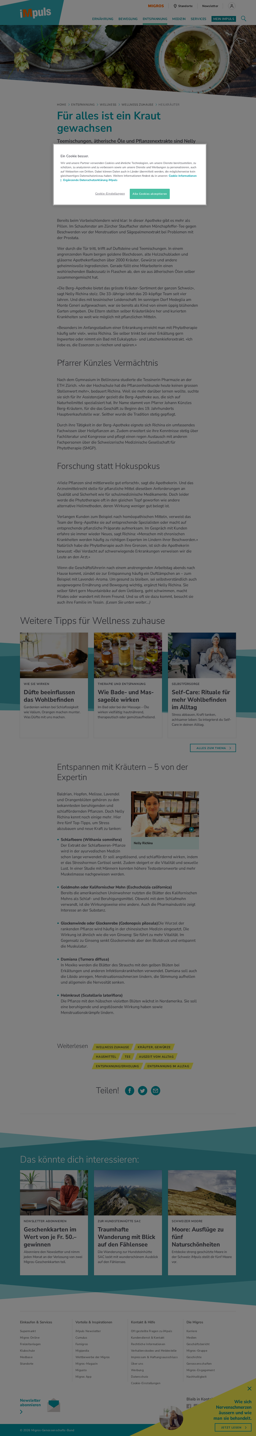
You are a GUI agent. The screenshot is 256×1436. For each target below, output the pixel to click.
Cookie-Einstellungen (110, 194)
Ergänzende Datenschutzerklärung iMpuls (89, 180)
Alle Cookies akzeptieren (149, 194)
